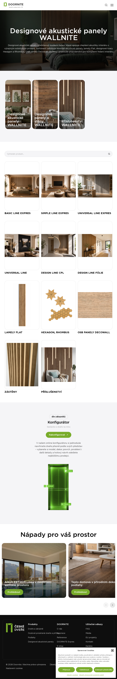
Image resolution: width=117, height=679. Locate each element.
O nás (59, 629)
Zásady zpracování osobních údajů (91, 675)
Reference (62, 637)
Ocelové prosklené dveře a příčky (43, 633)
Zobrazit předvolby (103, 670)
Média (88, 633)
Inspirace (61, 633)
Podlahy (31, 637)
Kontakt (89, 642)
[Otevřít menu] (112, 5)
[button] (112, 650)
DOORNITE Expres (65, 642)
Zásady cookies (72, 675)
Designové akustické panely (41, 642)
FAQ (88, 629)
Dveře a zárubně (35, 629)
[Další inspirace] (112, 605)
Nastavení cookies (14, 668)
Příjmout (66, 670)
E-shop (60, 646)
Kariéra (89, 646)
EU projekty (91, 637)
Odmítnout (84, 670)
